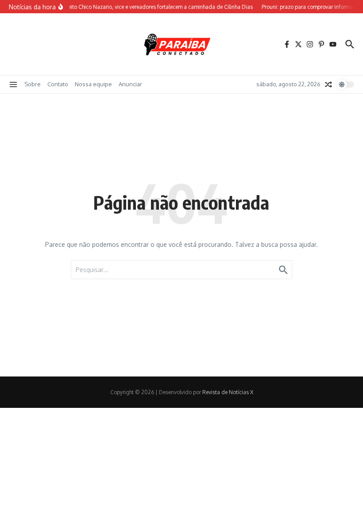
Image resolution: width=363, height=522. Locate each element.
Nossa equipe (93, 84)
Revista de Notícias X (227, 392)
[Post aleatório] (328, 84)
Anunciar (130, 84)
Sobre (32, 84)
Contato (57, 84)
